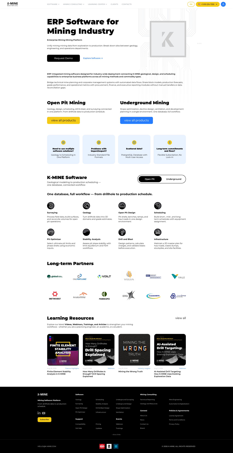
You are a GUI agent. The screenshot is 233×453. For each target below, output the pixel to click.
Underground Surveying (125, 399)
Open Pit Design (81, 408)
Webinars (119, 424)
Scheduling (100, 399)
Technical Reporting (147, 399)
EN (191, 4)
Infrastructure (101, 412)
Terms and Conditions (177, 420)
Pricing (98, 424)
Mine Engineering (175, 399)
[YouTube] (43, 413)
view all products (63, 120)
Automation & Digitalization (179, 404)
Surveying (79, 404)
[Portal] (223, 4)
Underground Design (124, 404)
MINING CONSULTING (72, 4)
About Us (143, 415)
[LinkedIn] (39, 412)
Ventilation (120, 412)
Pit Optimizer (80, 412)
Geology (78, 399)
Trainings (119, 428)
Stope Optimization (123, 408)
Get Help (78, 428)
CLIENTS (114, 4)
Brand (142, 428)
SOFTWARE (52, 4)
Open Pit (150, 179)
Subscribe (44, 419)
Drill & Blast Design (102, 408)
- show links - (116, 434)
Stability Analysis (102, 404)
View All (180, 318)
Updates (99, 428)
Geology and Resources (148, 404)
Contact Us (144, 424)
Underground (173, 179)
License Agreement (176, 416)
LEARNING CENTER (96, 4)
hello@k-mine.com (47, 446)
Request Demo (63, 58)
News (142, 420)
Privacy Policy (174, 424)
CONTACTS (127, 4)
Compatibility (80, 424)
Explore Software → (93, 58)
